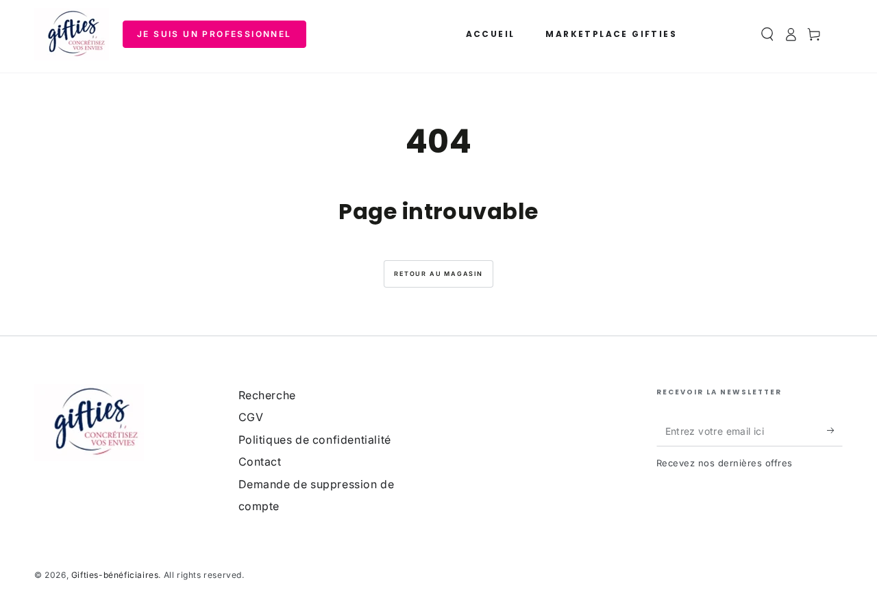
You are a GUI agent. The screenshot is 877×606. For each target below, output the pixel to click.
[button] (767, 34)
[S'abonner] (835, 431)
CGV (251, 417)
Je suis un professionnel (214, 34)
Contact (260, 461)
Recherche (267, 395)
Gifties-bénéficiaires (115, 575)
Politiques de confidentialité (314, 439)
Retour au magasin (438, 273)
